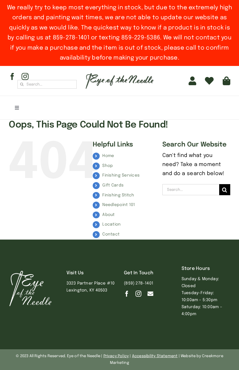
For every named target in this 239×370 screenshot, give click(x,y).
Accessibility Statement (155, 356)
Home (108, 156)
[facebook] (12, 76)
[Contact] (150, 294)
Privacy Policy (116, 356)
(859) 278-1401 (138, 283)
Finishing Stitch (118, 195)
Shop (107, 166)
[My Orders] (209, 80)
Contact (110, 234)
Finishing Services (121, 175)
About (108, 215)
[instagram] (25, 76)
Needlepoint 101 (118, 205)
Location (111, 224)
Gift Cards (113, 185)
